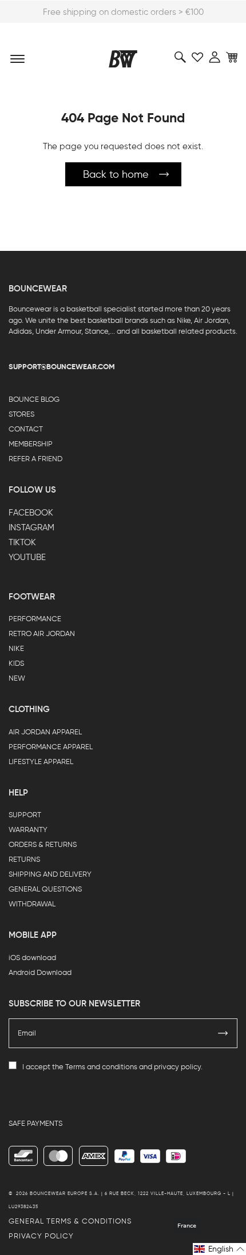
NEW (17, 678)
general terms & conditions (70, 1221)
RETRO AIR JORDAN (42, 633)
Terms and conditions (101, 1066)
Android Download (40, 972)
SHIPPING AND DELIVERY (50, 874)
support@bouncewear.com (62, 366)
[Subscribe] (223, 1033)
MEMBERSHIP (31, 443)
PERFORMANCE (35, 618)
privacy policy (177, 1066)
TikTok (22, 542)
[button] (219, 1249)
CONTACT (26, 429)
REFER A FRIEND (35, 458)
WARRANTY (28, 829)
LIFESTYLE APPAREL (41, 761)
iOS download (32, 957)
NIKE (16, 648)
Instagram (31, 527)
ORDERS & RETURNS (43, 844)
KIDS (16, 663)
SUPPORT (25, 814)
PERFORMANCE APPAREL (51, 746)
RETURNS (24, 859)
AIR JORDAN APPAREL (45, 732)
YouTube (27, 557)
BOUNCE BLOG (34, 399)
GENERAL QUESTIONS (45, 889)
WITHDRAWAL (32, 904)
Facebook (31, 512)
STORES (21, 414)
